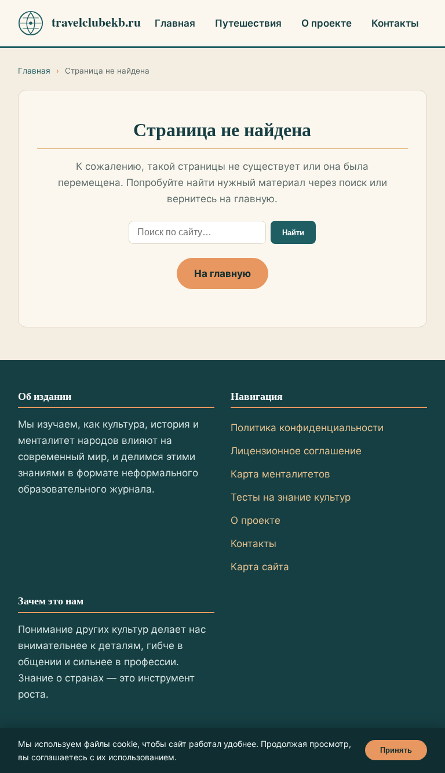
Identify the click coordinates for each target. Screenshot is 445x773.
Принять (396, 750)
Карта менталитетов (280, 474)
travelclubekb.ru (94, 22)
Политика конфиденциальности (307, 427)
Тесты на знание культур (291, 497)
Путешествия (248, 23)
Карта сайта (260, 567)
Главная (175, 23)
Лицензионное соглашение (296, 451)
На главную (222, 273)
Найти (293, 232)
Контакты (395, 23)
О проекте (326, 23)
